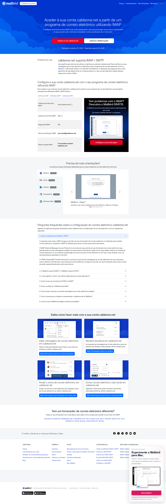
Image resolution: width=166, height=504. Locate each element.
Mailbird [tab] (49, 173)
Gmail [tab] (48, 180)
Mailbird (61, 69)
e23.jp (77, 421)
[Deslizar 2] (94, 207)
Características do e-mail (31, 452)
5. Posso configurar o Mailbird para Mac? (54, 286)
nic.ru (123, 419)
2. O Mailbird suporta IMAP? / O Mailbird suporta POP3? (59, 271)
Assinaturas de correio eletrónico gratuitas (36, 457)
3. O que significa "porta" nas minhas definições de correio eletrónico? (64, 276)
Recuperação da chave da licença (78, 449)
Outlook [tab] (49, 187)
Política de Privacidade (84, 488)
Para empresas (143, 3)
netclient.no (70, 421)
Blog (24, 460)
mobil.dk (108, 419)
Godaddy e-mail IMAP (103, 463)
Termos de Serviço (73, 488)
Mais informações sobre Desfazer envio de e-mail (58, 395)
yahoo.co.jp (95, 419)
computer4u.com (79, 419)
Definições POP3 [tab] (68, 96)
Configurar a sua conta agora (106, 142)
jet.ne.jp (82, 421)
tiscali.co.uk (116, 419)
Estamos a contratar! (58, 457)
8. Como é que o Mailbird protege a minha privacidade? (59, 301)
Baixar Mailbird (146, 493)
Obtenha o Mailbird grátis (99, 41)
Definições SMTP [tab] (55, 96)
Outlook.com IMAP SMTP (104, 454)
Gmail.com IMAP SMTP (103, 452)
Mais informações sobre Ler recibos (100, 351)
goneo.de (57, 419)
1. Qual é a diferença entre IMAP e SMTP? (53, 236)
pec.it (102, 419)
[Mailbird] (10, 3)
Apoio (69, 460)
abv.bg (101, 421)
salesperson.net (66, 419)
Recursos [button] (153, 3)
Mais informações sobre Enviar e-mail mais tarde (104, 395)
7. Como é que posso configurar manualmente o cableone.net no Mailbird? (65, 296)
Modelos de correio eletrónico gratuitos (35, 454)
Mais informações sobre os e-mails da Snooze (56, 354)
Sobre (54, 454)
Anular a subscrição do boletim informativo (81, 452)
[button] (161, 3)
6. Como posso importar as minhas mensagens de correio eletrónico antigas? (67, 291)
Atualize (69, 454)
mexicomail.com (92, 421)
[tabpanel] (59, 125)
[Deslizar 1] (90, 207)
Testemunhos (56, 460)
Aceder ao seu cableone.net (68, 41)
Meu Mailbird (71, 463)
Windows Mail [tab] (51, 201)
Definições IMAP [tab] (43, 96)
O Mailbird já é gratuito (28, 3)
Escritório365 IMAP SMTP (104, 457)
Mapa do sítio (95, 488)
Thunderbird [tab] (51, 194)
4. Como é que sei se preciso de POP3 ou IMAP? (56, 281)
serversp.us (48, 419)
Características (131, 3)
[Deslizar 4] (101, 207)
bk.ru (88, 419)
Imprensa (55, 449)
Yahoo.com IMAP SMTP (104, 460)
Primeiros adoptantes (74, 457)
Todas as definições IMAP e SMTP (107, 449)
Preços (121, 3)
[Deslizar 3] (97, 207)
